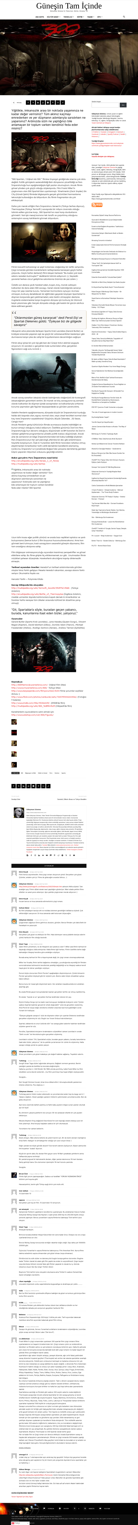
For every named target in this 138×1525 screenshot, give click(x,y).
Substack (120, 132)
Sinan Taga (23, 944)
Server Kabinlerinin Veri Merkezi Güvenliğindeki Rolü (107, 372)
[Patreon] (51, 855)
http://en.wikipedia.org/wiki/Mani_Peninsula (35, 1475)
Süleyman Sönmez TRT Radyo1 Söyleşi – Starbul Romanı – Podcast (108, 498)
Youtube (44, 845)
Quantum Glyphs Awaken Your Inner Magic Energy (109, 366)
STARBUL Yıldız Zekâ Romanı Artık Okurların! (107, 439)
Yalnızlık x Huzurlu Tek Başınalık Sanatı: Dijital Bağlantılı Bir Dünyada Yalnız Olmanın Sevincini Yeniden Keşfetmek (107, 352)
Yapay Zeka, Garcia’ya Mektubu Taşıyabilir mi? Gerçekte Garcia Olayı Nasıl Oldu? (107, 340)
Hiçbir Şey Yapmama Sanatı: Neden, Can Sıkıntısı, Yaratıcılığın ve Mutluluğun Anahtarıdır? (108, 511)
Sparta (64, 773)
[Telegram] (48, 102)
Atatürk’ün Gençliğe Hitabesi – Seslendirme (106, 449)
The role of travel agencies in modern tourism (107, 412)
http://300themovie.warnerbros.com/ (29, 684)
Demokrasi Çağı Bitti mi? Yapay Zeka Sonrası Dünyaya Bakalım (107, 313)
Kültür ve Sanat (42, 773)
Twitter (69, 849)
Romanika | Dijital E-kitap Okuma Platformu (106, 215)
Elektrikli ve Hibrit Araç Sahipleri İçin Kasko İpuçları (108, 282)
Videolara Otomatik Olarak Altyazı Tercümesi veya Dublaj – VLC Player (109, 306)
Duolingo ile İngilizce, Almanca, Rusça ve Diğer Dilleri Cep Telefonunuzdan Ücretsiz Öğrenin (107, 320)
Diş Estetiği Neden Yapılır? (100, 417)
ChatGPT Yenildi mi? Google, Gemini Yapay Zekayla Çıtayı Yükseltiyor (109, 530)
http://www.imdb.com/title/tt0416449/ (30, 703)
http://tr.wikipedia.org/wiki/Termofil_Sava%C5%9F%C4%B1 (40, 588)
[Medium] (47, 855)
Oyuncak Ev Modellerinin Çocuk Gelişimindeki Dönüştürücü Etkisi (107, 221)
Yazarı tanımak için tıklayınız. (101, 123)
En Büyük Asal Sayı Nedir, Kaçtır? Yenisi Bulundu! (108, 287)
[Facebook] (28, 102)
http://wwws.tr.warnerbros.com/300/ (29, 688)
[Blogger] (28, 855)
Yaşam (90, 17)
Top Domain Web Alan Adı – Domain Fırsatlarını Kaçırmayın (107, 505)
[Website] (71, 855)
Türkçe (17, 1523)
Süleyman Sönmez (21, 90)
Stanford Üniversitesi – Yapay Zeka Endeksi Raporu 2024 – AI (109, 333)
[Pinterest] (53, 102)
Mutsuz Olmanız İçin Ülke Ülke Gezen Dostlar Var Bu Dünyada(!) (108, 454)
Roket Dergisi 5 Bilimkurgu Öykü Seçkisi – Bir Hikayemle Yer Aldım (107, 293)
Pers (51, 773)
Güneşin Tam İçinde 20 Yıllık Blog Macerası (106, 467)
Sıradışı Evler (15, 799)
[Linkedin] (38, 102)
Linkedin (79, 849)
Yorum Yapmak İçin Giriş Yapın (22, 1497)
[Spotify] (63, 855)
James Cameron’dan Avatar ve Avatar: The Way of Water (109, 428)
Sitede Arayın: (96, 101)
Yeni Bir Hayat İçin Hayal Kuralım (102, 422)
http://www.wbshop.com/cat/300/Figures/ (32, 715)
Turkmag (22, 1061)
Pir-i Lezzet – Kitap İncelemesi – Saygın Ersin (107, 536)
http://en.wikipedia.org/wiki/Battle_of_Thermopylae (37, 594)
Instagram (74, 849)
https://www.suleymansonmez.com (36, 812)
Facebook (29, 852)
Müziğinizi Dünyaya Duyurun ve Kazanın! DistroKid (108, 259)
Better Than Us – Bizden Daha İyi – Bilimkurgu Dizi (109, 541)
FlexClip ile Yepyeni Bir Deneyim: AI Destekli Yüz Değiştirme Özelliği (108, 392)
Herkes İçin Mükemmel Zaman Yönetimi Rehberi (108, 444)
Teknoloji (68, 17)
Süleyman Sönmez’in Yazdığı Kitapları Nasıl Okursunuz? (106, 473)
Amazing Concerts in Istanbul (102, 240)
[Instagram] (36, 855)
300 (22, 773)
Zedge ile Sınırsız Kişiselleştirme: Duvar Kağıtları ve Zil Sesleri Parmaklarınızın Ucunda (109, 385)
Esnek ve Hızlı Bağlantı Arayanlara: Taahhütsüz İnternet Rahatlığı (107, 228)
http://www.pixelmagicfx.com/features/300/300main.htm (40, 887)
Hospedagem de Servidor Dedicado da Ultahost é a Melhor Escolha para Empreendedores (109, 253)
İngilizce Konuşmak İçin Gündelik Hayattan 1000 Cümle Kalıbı (108, 271)
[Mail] (43, 855)
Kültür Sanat (53, 17)
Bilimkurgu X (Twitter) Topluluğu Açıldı (105, 434)
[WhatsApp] (43, 102)
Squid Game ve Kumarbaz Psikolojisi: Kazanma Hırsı (107, 299)
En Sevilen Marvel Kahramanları (102, 346)
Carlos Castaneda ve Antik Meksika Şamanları (107, 485)
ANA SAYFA (39, 17)
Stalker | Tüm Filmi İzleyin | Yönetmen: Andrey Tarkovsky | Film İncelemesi (107, 326)
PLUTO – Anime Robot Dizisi (101, 546)
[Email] (58, 102)
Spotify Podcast (113, 134)
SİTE (99, 17)
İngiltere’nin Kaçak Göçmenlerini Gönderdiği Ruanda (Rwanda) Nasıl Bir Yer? (109, 479)
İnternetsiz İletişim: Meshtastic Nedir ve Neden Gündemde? (107, 234)
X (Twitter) (95, 132)
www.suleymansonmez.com (64, 845)
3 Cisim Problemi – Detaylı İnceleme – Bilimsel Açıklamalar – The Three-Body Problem (107, 491)
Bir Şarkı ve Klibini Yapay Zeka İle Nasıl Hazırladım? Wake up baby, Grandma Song (109, 360)
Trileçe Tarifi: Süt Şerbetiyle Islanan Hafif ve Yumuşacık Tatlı (106, 264)
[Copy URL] (63, 102)
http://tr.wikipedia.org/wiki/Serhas (28, 464)
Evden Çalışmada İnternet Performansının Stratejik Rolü (109, 246)
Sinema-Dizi (15, 80)
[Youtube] (75, 855)
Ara (123, 105)
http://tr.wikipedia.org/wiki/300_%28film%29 (33, 706)
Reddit (122, 134)
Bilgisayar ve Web (30, 773)
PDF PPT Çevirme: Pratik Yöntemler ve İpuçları (107, 407)
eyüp (21, 1291)
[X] (33, 102)
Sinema (57, 773)
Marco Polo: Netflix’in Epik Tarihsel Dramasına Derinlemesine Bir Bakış (107, 379)
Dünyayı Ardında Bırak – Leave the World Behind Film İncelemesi (108, 523)
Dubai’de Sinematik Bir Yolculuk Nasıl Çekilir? (107, 277)
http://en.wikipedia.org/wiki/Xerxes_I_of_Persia (35, 460)
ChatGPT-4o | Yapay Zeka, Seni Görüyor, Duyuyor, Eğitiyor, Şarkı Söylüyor (108, 461)
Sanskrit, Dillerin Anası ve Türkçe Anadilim (71, 799)
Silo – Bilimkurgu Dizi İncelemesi (103, 517)
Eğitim (79, 17)
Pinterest (95, 136)
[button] (124, 17)
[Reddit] (59, 855)
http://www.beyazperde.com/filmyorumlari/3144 (35, 691)
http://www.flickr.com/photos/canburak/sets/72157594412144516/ (44, 697)
